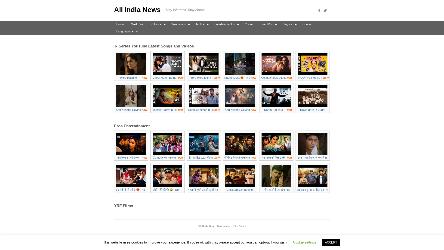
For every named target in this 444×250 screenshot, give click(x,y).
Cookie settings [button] (304, 242)
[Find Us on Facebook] (320, 10)
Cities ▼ (156, 24)
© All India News (206, 226)
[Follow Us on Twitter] (327, 10)
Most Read (138, 24)
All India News (137, 9)
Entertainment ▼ (224, 24)
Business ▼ (178, 24)
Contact (307, 24)
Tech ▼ (200, 24)
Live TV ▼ (266, 24)
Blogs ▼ (288, 24)
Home (120, 24)
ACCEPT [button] (331, 242)
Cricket (249, 24)
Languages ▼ (125, 31)
